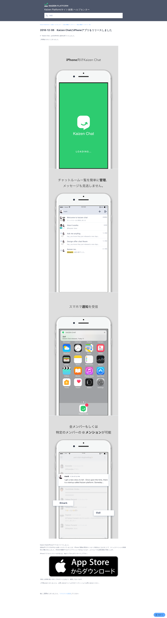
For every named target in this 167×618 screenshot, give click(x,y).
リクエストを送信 (65, 593)
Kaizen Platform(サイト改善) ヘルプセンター (50, 24)
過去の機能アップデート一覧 (83, 24)
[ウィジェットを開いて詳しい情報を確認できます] (159, 615)
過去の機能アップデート (69, 24)
